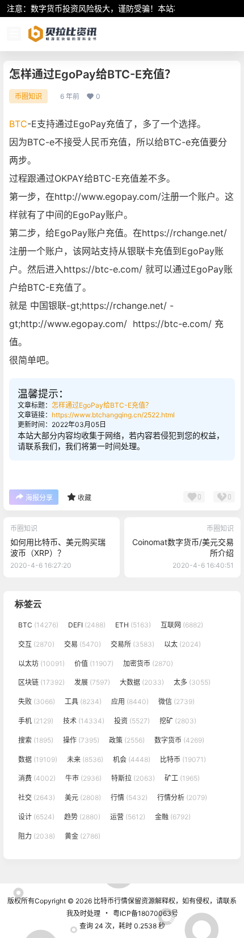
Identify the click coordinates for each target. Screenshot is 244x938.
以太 (182, 643)
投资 (132, 721)
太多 (192, 682)
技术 (83, 721)
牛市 (83, 778)
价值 (93, 663)
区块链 (41, 682)
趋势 (82, 817)
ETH (133, 625)
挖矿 (177, 721)
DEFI (87, 625)
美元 (83, 797)
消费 (37, 778)
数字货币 (179, 739)
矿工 (182, 778)
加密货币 (148, 663)
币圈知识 (28, 96)
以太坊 (41, 663)
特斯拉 (133, 778)
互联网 (182, 625)
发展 (92, 682)
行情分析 (182, 797)
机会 (131, 759)
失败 (36, 701)
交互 (36, 643)
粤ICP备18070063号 (145, 913)
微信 (176, 701)
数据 (37, 759)
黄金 (82, 835)
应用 (130, 701)
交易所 (132, 643)
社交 (36, 797)
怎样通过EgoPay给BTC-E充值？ (102, 405)
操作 (81, 739)
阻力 (36, 835)
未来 (85, 759)
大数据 (142, 682)
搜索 (35, 739)
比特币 (183, 759)
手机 (35, 721)
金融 (173, 817)
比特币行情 (110, 901)
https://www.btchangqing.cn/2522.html (113, 415)
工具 (83, 701)
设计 (36, 817)
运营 (127, 817)
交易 (82, 643)
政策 (127, 739)
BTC (18, 123)
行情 (129, 797)
